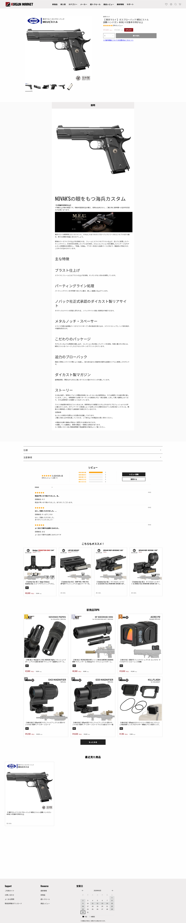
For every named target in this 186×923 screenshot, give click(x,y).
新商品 (43, 895)
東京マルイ (106, 17)
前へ (25, 49)
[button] (73, 4)
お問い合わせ (9, 895)
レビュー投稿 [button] (133, 474)
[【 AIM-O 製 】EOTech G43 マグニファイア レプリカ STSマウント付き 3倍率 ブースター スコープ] (46, 699)
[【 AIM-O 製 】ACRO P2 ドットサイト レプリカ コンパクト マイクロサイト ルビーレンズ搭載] (140, 636)
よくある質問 (9, 899)
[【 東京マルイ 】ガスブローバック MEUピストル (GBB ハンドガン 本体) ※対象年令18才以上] (29, 786)
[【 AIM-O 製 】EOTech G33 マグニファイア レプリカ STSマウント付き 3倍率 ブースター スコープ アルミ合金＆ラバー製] (93, 699)
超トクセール (45, 899)
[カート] (180, 4)
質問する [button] (134, 479)
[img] (39, 492)
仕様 (25, 450)
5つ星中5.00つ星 (57, 475)
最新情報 (44, 890)
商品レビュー (45, 903)
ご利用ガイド (9, 890)
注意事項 (27, 457)
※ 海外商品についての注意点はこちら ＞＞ (118, 40)
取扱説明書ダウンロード (13, 903)
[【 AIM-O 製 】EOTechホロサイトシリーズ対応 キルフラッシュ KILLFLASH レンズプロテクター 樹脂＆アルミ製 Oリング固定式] (140, 699)
